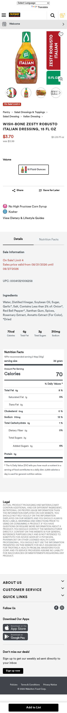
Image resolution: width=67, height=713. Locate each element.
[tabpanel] (33, 361)
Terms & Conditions (30, 685)
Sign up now (13, 671)
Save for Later (51, 190)
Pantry (6, 112)
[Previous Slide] (7, 93)
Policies (13, 685)
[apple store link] (15, 630)
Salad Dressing (11, 116)
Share (20, 190)
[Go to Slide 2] (26, 93)
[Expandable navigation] (3, 15)
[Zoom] (61, 79)
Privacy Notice (50, 685)
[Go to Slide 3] (41, 93)
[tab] (18, 240)
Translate (43, 7)
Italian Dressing (31, 116)
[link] (49, 190)
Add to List (33, 707)
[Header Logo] (14, 15)
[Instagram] (62, 609)
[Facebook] (56, 609)
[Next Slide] (59, 93)
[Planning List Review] (62, 17)
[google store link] (15, 639)
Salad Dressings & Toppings (29, 112)
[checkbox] (61, 34)
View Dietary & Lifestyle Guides (23, 218)
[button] (52, 15)
